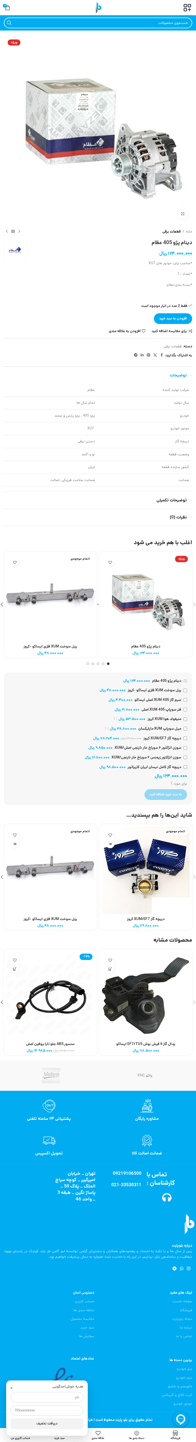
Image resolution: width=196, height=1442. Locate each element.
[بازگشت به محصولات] (13, 232)
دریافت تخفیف (47, 1423)
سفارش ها (86, 1336)
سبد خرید (87, 1327)
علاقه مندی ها (84, 1310)
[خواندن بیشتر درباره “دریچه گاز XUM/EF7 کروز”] (110, 843)
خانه (189, 231)
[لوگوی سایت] (98, 7)
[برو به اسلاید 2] (103, 663)
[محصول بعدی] (7, 232)
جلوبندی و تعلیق (180, 1386)
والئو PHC (145, 1075)
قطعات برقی (171, 231)
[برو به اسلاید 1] (108, 663)
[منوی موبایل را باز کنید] (187, 8)
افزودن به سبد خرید (173, 318)
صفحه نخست (182, 1301)
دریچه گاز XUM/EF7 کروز (146, 919)
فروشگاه (186, 1310)
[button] (110, 969)
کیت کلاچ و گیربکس (177, 1394)
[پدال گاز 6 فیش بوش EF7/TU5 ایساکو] (146, 995)
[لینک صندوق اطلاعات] (147, 1111)
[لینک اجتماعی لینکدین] (142, 355)
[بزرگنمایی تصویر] (182, 214)
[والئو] (51, 1075)
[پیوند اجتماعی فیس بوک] (161, 355)
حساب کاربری (84, 1301)
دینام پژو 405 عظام (145, 646)
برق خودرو (184, 1368)
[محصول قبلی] (19, 232)
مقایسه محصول (82, 1318)
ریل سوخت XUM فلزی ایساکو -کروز (50, 646)
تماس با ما (184, 1336)
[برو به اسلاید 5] (88, 663)
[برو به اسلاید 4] (93, 663)
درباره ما (186, 1327)
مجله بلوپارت (182, 1318)
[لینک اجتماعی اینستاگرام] (188, 1269)
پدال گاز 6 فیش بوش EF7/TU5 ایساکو (145, 1044)
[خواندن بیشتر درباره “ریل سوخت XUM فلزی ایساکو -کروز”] (14, 843)
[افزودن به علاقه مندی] (110, 562)
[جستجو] (9, 23)
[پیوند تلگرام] (135, 355)
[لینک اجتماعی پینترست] (148, 355)
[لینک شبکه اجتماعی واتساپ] (181, 1269)
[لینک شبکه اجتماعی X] (155, 355)
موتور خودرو (183, 1403)
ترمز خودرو (184, 1377)
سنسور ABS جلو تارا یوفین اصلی (50, 1044)
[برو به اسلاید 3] (98, 663)
